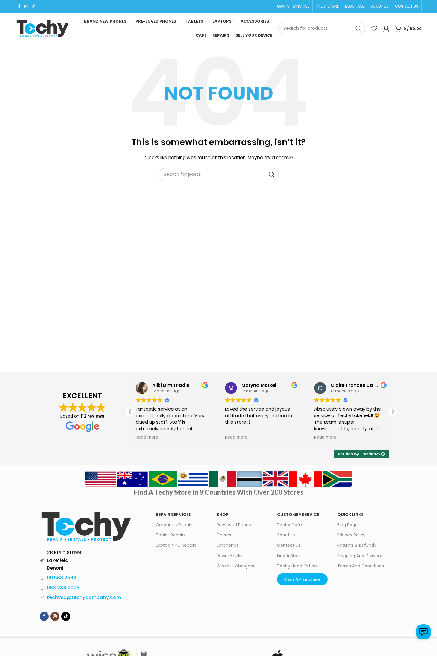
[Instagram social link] (26, 6)
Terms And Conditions (360, 566)
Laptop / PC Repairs (176, 545)
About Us (286, 535)
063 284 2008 (63, 587)
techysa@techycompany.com (84, 597)
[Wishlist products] (374, 29)
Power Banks (229, 556)
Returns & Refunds (356, 545)
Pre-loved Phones (235, 525)
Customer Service (298, 515)
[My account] (386, 29)
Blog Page (347, 525)
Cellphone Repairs (174, 525)
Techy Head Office (297, 566)
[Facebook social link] (19, 6)
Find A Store (289, 556)
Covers (224, 535)
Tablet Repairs (171, 535)
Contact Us (289, 545)
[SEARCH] (358, 28)
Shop (223, 515)
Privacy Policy (351, 535)
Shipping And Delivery (359, 556)
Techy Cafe (289, 525)
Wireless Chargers (235, 566)
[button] (392, 411)
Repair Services (173, 515)
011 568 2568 (61, 577)
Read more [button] (147, 437)
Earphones (227, 545)
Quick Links (350, 515)
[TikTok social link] (33, 6)
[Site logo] (42, 28)
